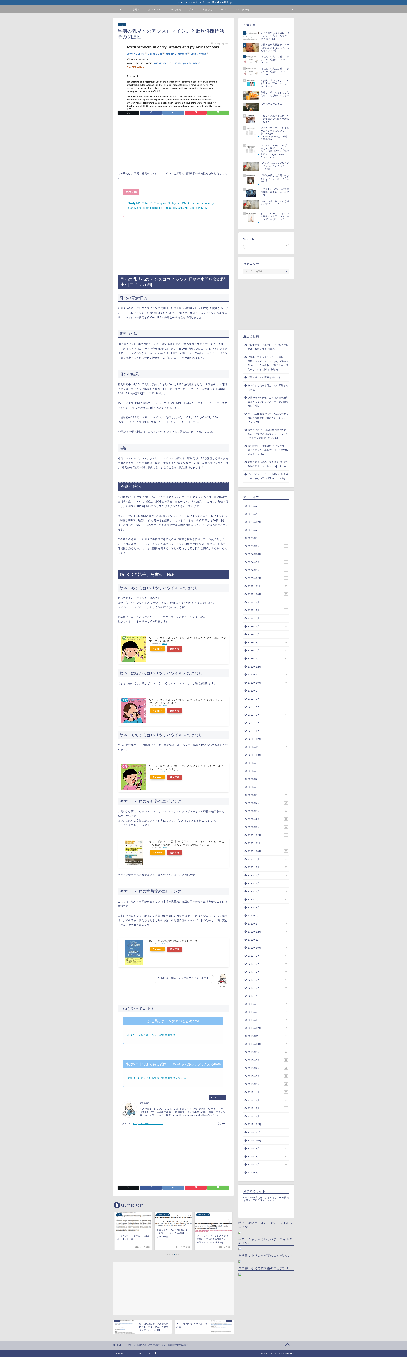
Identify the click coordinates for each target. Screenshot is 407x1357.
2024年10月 (267, 554)
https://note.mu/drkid (148, 1123)
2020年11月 (267, 843)
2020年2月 (267, 915)
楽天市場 (174, 649)
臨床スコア (154, 9)
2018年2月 (267, 1108)
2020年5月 (267, 891)
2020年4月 (267, 899)
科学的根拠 (175, 9)
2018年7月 (267, 1068)
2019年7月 (267, 971)
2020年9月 (267, 859)
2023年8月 (267, 602)
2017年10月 (267, 1140)
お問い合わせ (242, 9)
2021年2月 (267, 819)
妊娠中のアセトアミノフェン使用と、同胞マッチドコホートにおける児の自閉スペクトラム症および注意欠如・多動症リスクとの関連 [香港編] (268, 363)
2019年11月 (267, 939)
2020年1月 (267, 923)
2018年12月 (267, 1028)
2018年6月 (267, 1076)
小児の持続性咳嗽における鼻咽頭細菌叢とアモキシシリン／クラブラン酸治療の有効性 (268, 401)
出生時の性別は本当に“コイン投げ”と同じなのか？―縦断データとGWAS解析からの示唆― (268, 450)
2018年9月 (267, 1052)
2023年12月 (267, 578)
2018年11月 (267, 1036)
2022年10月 (267, 682)
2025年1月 (267, 546)
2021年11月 (267, 747)
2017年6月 (267, 1172)
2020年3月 (267, 907)
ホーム (120, 9)
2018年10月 (267, 1044)
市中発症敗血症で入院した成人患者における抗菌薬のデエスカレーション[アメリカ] (268, 418)
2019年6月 (267, 980)
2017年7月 (267, 1164)
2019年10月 (267, 947)
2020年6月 (267, 883)
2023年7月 (267, 610)
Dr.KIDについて (146, 1353)
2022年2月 (267, 723)
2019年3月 (267, 1004)
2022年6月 (267, 698)
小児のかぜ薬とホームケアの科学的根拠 (151, 1035)
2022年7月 (267, 690)
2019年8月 (267, 964)
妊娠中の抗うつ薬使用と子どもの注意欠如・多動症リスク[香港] (268, 347)
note (224, 9)
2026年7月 (267, 506)
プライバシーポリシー (125, 1353)
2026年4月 (267, 514)
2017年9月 (267, 1148)
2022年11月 (267, 674)
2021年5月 (267, 795)
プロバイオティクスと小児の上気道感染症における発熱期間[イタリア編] (268, 476)
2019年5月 (267, 987)
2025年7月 (267, 530)
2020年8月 (267, 867)
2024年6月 (267, 562)
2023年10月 (267, 594)
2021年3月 (267, 811)
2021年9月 (267, 763)
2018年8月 (267, 1060)
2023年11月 (267, 586)
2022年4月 (267, 706)
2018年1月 (267, 1116)
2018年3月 (267, 1100)
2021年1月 (267, 827)
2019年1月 (267, 1020)
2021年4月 (267, 803)
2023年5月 (267, 626)
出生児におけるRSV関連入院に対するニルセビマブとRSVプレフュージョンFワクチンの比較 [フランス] (268, 434)
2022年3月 (267, 714)
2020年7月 (267, 875)
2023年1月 (267, 658)
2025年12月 (267, 522)
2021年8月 (267, 771)
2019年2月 (267, 1012)
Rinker (164, 644)
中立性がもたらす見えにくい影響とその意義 (268, 387)
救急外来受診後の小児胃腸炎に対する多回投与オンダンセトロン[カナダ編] (268, 464)
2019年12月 (267, 931)
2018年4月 (267, 1092)
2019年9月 (267, 955)
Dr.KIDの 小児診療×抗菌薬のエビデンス (173, 941)
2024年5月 (267, 570)
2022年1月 (267, 730)
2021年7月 (267, 779)
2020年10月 (267, 851)
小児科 (136, 9)
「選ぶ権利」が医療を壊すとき (264, 377)
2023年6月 (267, 618)
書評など (207, 9)
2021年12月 (267, 739)
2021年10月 (267, 755)
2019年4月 (267, 996)
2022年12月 (267, 666)
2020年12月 (267, 835)
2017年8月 (267, 1156)
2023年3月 (267, 642)
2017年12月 (267, 1124)
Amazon (157, 649)
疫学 (191, 9)
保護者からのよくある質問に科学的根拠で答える (156, 1078)
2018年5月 (267, 1084)
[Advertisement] (173, 143)
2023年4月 (267, 634)
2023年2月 (267, 650)
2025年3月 (267, 538)
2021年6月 (267, 787)
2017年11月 (267, 1132)
